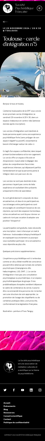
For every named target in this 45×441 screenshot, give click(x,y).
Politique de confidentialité (16, 422)
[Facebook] (13, 390)
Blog (6, 409)
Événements (9, 406)
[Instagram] (40, 390)
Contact (7, 419)
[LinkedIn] (31, 390)
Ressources (9, 412)
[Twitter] (5, 390)
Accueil (7, 403)
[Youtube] (22, 390)
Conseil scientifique (13, 416)
